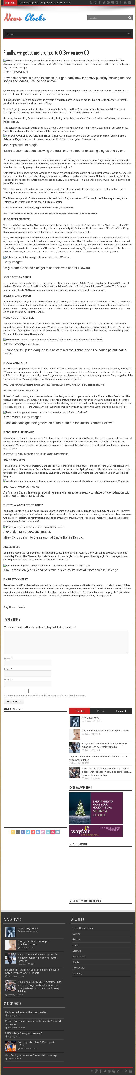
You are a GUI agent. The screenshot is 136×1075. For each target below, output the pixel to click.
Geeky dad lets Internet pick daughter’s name (105, 730)
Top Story (77, 973)
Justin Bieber (12, 151)
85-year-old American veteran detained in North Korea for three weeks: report (32, 971)
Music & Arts (79, 956)
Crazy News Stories (82, 928)
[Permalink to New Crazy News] (74, 726)
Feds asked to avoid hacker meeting (26, 1012)
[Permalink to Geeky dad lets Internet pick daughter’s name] (74, 739)
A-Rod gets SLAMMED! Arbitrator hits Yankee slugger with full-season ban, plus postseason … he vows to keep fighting (107, 771)
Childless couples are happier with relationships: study (45, 2)
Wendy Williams (12, 323)
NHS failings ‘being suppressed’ (23, 1033)
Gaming (76, 933)
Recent (100, 711)
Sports (75, 962)
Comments (121, 711)
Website (8, 679)
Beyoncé (8, 109)
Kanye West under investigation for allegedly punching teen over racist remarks (38, 957)
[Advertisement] (30, 767)
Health (75, 945)
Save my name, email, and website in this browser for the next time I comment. (45, 695)
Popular (80, 711)
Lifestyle (76, 951)
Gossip (76, 939)
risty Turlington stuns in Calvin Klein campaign (31, 1055)
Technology (78, 968)
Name (7, 658)
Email (7, 669)
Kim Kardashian (30, 585)
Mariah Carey (17, 492)
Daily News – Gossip (14, 607)
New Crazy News (90, 717)
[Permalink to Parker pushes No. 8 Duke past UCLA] (10, 1050)
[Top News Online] (24, 20)
